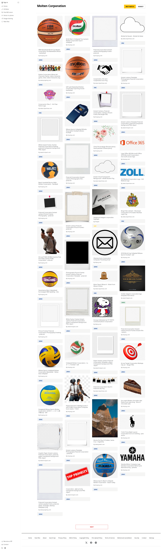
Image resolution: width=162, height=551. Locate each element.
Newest (140, 6)
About (44, 538)
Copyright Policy (84, 538)
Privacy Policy (62, 538)
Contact (144, 538)
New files (37, 538)
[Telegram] (5, 548)
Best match (130, 6)
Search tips (52, 538)
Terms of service (110, 538)
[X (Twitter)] (2, 548)
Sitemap (151, 538)
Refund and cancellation (124, 538)
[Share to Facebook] (58, 45)
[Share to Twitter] (54, 45)
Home (30, 538)
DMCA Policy (73, 538)
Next (92, 527)
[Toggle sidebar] (18, 2)
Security (136, 538)
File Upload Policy (97, 538)
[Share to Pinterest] (61, 45)
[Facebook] (91, 543)
